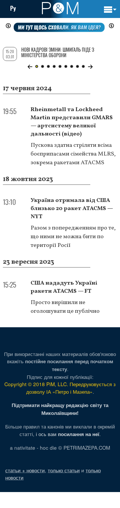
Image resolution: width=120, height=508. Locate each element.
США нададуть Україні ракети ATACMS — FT (64, 287)
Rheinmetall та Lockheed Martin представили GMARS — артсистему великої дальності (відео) (72, 122)
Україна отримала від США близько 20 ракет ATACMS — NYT (72, 208)
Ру (13, 8)
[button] (30, 66)
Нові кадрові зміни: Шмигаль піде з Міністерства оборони (57, 52)
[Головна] (60, 8)
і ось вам (67, 434)
